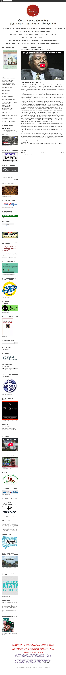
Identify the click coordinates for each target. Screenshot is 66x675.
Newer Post (23, 152)
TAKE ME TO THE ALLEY (7, 92)
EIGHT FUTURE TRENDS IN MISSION (9, 100)
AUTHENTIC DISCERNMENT (7, 120)
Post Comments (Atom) (29, 154)
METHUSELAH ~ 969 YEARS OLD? (8, 111)
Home (43, 152)
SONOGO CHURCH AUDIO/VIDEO (8, 83)
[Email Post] (27, 142)
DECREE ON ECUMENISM (7, 87)
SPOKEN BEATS (5, 93)
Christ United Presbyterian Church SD (35, 143)
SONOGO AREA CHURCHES (7, 81)
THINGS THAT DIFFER (6, 97)
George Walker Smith (50, 143)
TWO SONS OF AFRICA (6, 103)
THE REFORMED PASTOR (7, 109)
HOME (3, 77)
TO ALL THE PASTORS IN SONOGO (8, 84)
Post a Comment (23, 150)
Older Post (62, 152)
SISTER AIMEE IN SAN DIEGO (7, 108)
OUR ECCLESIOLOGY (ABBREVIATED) (9, 115)
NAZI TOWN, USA (6, 128)
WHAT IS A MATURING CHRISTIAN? (9, 99)
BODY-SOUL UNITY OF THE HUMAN (9, 121)
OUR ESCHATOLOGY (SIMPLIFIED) (8, 114)
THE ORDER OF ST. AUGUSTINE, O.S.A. (9, 78)
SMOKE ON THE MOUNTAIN (7, 96)
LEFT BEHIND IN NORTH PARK (8, 117)
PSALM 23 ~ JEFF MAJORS (7, 89)
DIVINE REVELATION (6, 112)
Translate (10, 226)
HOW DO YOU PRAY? (6, 106)
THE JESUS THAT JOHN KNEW (7, 118)
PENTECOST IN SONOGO (6, 86)
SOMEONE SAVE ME (6, 90)
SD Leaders (59, 143)
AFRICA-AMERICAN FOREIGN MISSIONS (9, 102)
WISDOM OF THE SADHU (6, 105)
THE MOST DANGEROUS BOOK (8, 95)
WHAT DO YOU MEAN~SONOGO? (8, 80)
